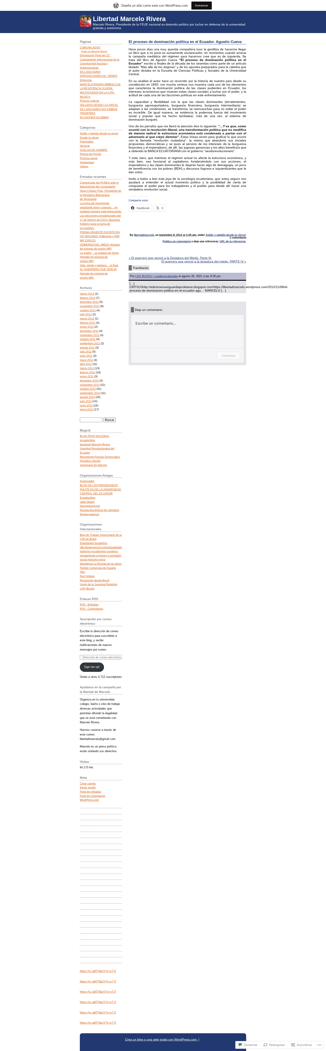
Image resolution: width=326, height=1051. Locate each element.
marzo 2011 (87, 368)
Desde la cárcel (89, 137)
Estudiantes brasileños (93, 543)
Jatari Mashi (87, 501)
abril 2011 (86, 364)
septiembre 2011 (90, 343)
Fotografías (86, 141)
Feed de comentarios (92, 795)
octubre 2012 (88, 310)
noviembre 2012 (90, 306)
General (85, 145)
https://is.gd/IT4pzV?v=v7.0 (98, 971)
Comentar (228, 355)
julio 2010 (86, 401)
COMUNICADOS (90, 47)
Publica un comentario (177, 241)
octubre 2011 (88, 339)
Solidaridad (87, 162)
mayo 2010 (86, 409)
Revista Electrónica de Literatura (99, 510)
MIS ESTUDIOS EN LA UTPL (97, 92)
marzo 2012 (87, 318)
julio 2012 (86, 314)
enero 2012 (87, 326)
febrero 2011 (87, 372)
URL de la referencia (232, 241)
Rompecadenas (89, 514)
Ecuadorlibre (87, 497)
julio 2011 (86, 351)
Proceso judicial (89, 100)
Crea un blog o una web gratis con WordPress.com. (161, 1039)
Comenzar (201, 5)
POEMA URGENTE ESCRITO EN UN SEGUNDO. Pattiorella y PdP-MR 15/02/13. (100, 236)
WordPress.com (89, 799)
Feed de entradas (90, 791)
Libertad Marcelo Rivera (129, 18)
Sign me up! (92, 667)
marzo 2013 (87, 293)
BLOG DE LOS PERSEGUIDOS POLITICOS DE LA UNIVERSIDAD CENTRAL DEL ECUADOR (100, 489)
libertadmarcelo (144, 235)
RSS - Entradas (89, 604)
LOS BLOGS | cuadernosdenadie (156, 276)
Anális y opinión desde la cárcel (225, 235)
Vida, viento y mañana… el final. (99, 265)
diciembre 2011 (89, 330)
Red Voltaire (87, 576)
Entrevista (86, 80)
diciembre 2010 (89, 380)
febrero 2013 (87, 297)
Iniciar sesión (88, 787)
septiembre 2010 (90, 393)
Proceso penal (88, 158)
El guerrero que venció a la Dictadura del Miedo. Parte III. (170, 258)
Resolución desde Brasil (94, 580)
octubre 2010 (88, 388)
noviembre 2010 (90, 384)
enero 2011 (87, 376)
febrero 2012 (87, 322)
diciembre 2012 (89, 301)
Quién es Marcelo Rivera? (94, 51)
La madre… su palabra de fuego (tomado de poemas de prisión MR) (99, 257)
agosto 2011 (87, 347)
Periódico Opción (90, 460)
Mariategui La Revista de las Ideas (101, 563)
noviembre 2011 (89, 335)
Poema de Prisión (90, 154)
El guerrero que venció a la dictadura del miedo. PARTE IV (203, 261)
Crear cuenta (88, 783)
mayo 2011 (86, 360)
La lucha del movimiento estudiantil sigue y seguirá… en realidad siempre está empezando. (101, 207)
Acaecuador (87, 481)
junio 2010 (86, 405)
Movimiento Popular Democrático (100, 456)
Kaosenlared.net (90, 505)
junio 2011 (86, 355)
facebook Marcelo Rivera (95, 444)
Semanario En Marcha (93, 465)
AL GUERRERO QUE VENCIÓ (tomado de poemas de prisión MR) (98, 273)
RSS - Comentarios (91, 608)
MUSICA (85, 96)
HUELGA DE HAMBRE (93, 150)
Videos (84, 166)
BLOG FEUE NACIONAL (94, 436)
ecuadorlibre (87, 440)
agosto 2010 (87, 397)
